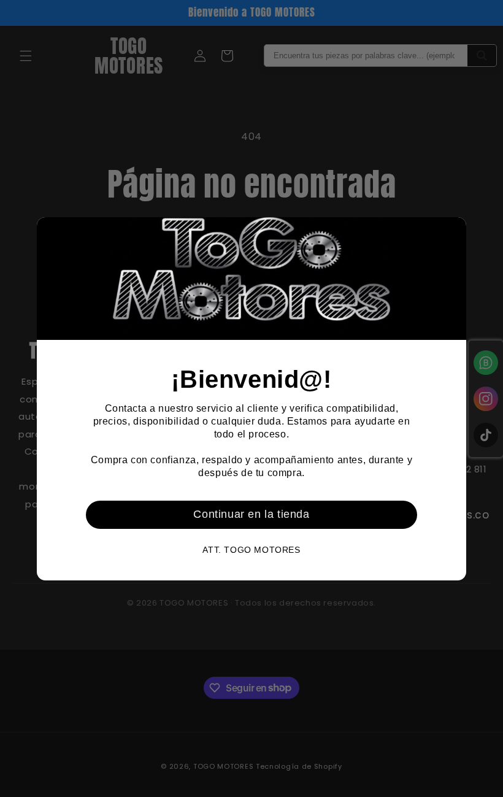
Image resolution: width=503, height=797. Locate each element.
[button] (452, 231)
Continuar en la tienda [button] (251, 514)
